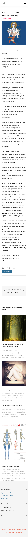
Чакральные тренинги (7, 510)
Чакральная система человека (12, 405)
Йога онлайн (5, 498)
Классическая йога (6, 507)
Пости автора (7, 271)
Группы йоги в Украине (8, 493)
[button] (25, 3)
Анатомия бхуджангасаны (10, 466)
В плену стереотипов (9, 390)
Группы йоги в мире (7, 495)
